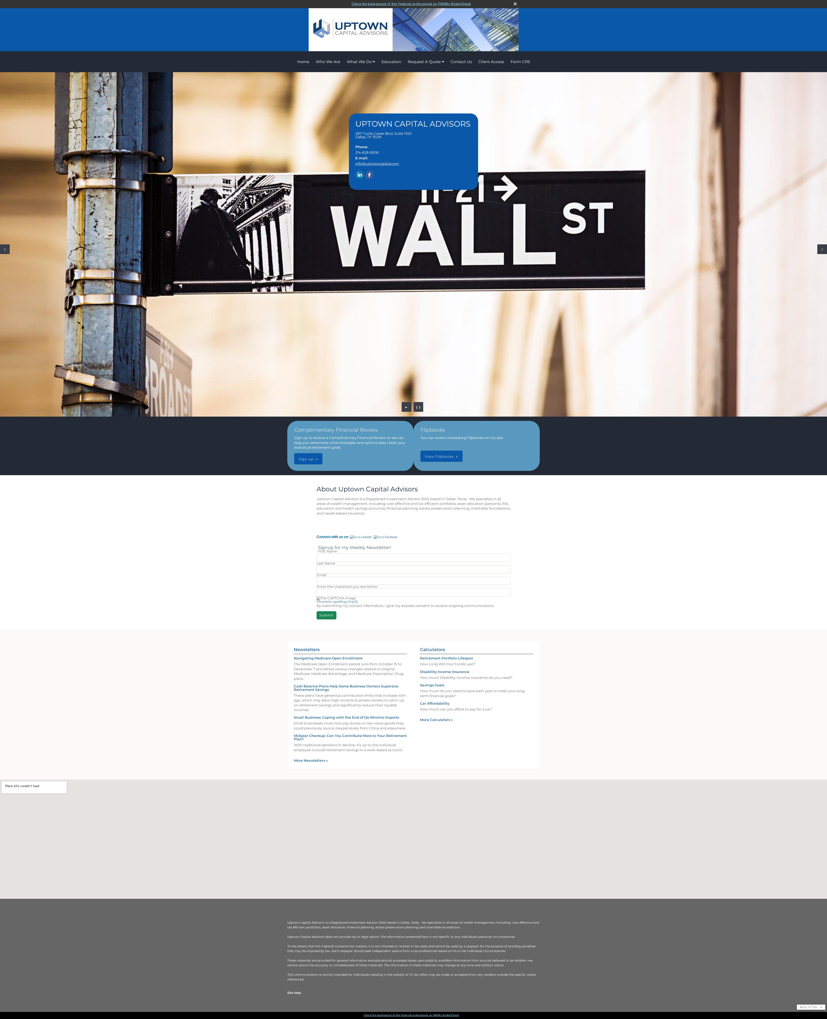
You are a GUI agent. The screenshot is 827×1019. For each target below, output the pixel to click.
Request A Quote (424, 61)
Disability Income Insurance (444, 672)
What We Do (359, 61)
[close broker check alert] (515, 4)
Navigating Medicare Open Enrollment (328, 658)
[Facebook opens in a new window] (369, 175)
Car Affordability (434, 703)
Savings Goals (432, 685)
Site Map (294, 993)
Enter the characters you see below (347, 586)
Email (321, 575)
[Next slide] (822, 249)
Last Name (326, 563)
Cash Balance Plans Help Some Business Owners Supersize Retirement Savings (346, 688)
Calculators (432, 649)
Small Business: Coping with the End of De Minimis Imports (346, 717)
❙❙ (418, 407)
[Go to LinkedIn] (361, 537)
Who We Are (328, 61)
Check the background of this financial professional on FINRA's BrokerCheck (411, 4)
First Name (327, 551)
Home (303, 61)
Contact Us (461, 61)
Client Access (491, 61)
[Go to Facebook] (385, 537)
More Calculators (436, 720)
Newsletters (307, 649)
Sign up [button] (306, 459)
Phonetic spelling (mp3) (337, 602)
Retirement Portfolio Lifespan (446, 658)
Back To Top (809, 1007)
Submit (326, 615)
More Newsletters (311, 760)
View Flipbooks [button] (439, 456)
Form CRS (520, 61)
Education (391, 61)
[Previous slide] (5, 249)
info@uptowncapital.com (377, 164)
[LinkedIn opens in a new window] (359, 175)
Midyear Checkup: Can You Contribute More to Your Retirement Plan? (350, 737)
